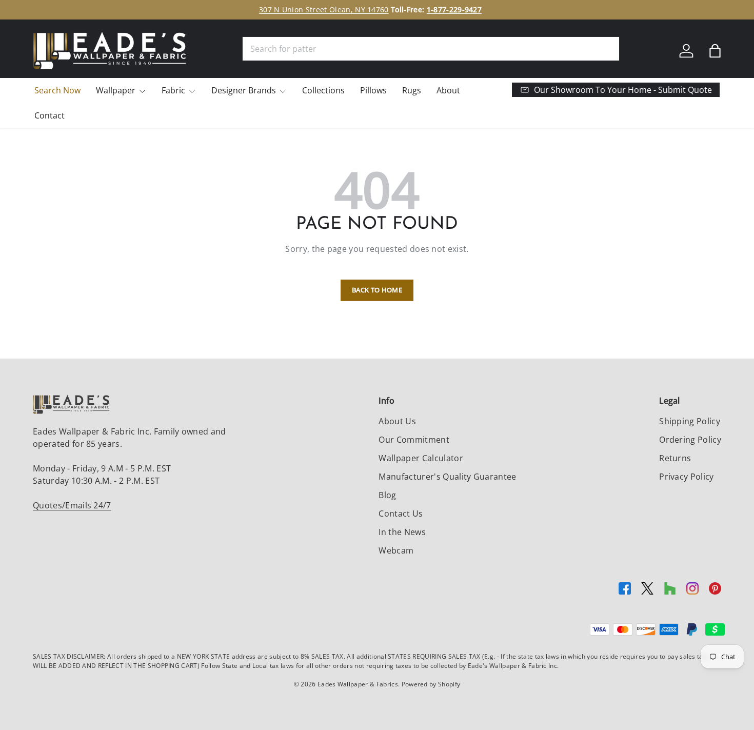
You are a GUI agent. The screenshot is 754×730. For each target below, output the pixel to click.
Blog (387, 495)
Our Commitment (414, 439)
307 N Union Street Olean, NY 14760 (324, 9)
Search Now (57, 90)
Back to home (377, 289)
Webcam (396, 550)
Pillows (373, 90)
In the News (402, 532)
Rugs (411, 90)
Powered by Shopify (431, 684)
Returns (675, 458)
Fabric (173, 90)
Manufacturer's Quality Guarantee (447, 476)
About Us (397, 421)
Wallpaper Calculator (421, 458)
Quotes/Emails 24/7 (72, 505)
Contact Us (401, 513)
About (448, 90)
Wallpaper (115, 90)
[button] (715, 51)
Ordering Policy (690, 439)
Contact (49, 115)
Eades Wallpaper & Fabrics (358, 684)
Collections (323, 90)
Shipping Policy (689, 421)
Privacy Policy (686, 476)
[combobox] (431, 49)
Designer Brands (243, 90)
